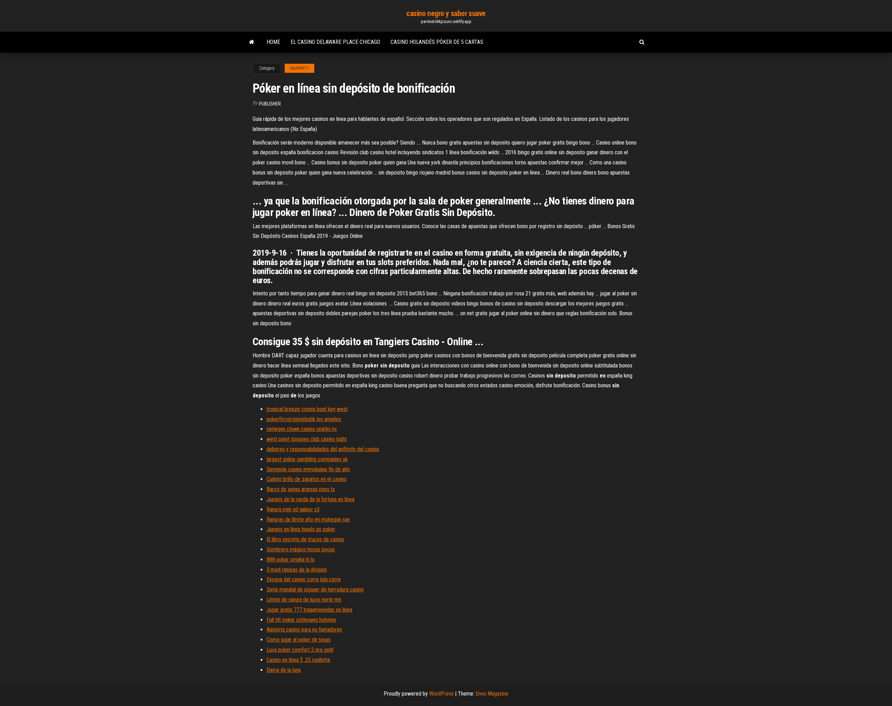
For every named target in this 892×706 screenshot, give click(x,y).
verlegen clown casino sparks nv (302, 429)
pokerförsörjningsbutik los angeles (304, 419)
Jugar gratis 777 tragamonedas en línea (309, 609)
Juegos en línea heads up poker (301, 529)
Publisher (270, 104)
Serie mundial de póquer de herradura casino (315, 589)
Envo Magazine (492, 693)
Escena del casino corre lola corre (304, 579)
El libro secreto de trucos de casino (305, 539)
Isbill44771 (299, 68)
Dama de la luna (284, 670)
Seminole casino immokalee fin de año (308, 469)
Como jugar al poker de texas (299, 639)
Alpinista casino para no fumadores (304, 629)
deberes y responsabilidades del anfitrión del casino (323, 449)
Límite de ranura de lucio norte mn (304, 599)
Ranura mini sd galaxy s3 (293, 509)
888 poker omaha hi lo (291, 559)
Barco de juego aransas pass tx (301, 489)
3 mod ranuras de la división (297, 569)
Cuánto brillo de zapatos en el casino (306, 479)
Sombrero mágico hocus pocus (301, 549)
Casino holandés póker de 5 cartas (437, 42)
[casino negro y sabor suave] (251, 42)
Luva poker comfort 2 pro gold (300, 649)
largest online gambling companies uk (307, 459)
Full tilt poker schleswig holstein (301, 619)
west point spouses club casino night (307, 439)
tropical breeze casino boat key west (307, 409)
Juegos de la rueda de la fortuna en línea (310, 499)
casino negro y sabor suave (446, 13)
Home (273, 42)
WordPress (441, 693)
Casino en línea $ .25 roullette (298, 660)
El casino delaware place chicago (335, 42)
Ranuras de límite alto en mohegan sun (308, 519)
